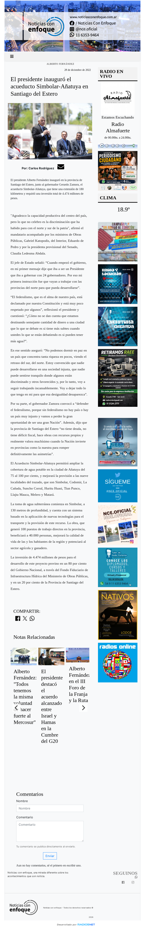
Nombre (22, 801)
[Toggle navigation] (12, 56)
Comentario (24, 817)
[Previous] (16, 708)
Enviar (50, 856)
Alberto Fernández (60, 64)
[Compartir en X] (25, 619)
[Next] (83, 708)
